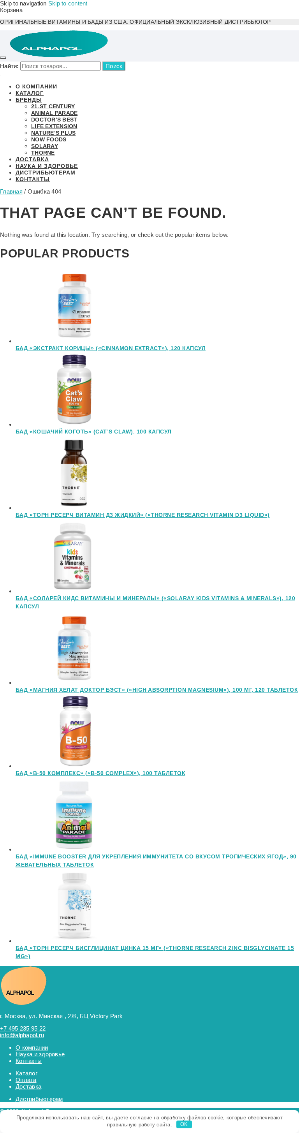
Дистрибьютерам (39, 1099)
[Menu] (3, 57)
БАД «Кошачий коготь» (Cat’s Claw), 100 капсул (94, 431)
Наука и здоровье (40, 1054)
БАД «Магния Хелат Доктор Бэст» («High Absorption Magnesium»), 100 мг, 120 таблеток (157, 690)
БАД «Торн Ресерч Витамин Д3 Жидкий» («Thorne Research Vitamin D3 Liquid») (143, 515)
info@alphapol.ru (22, 1035)
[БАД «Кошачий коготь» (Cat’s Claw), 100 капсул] (74, 424)
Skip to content (68, 3)
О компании (32, 1047)
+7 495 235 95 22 (23, 1028)
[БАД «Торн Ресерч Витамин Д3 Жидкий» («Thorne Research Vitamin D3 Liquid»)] (74, 507)
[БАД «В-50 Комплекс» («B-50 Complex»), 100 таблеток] (74, 766)
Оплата (26, 1080)
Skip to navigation (23, 3)
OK (184, 1124)
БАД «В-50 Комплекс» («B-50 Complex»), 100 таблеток (100, 773)
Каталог (26, 1073)
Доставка (28, 1086)
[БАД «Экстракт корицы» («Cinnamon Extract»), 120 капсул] (74, 341)
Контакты (29, 1060)
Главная (11, 191)
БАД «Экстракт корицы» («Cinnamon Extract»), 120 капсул (111, 348)
